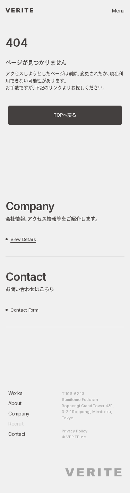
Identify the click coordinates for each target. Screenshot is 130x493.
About (14, 403)
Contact (16, 434)
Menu (118, 10)
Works (15, 393)
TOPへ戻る (65, 115)
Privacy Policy (74, 431)
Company (18, 413)
